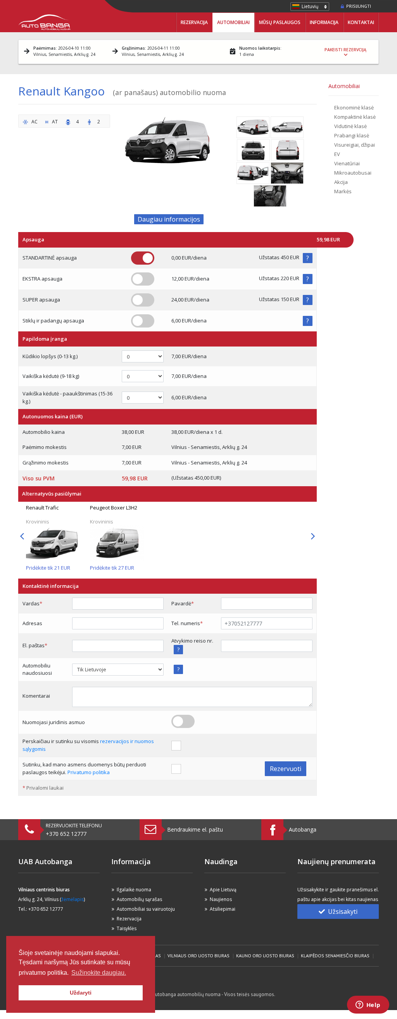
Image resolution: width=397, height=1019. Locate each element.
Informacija (324, 22)
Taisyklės (126, 928)
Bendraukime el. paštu (195, 829)
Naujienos (221, 899)
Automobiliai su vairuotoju (146, 909)
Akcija (341, 181)
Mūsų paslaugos (279, 22)
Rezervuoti (285, 768)
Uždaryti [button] (80, 993)
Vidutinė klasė (350, 126)
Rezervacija (194, 22)
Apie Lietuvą (223, 889)
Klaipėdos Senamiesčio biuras (335, 955)
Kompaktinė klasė (355, 116)
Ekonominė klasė (354, 107)
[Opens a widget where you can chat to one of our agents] (368, 1005)
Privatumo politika (88, 772)
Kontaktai (361, 22)
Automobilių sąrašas (139, 899)
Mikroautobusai (352, 172)
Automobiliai (233, 22)
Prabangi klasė (351, 135)
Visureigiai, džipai (354, 144)
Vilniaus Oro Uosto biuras (198, 955)
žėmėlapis (72, 899)
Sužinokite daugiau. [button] (98, 972)
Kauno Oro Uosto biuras (265, 955)
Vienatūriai (347, 163)
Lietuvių (310, 6)
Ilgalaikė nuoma (134, 889)
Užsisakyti (342, 911)
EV (337, 154)
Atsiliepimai (222, 909)
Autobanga (302, 829)
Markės (343, 191)
